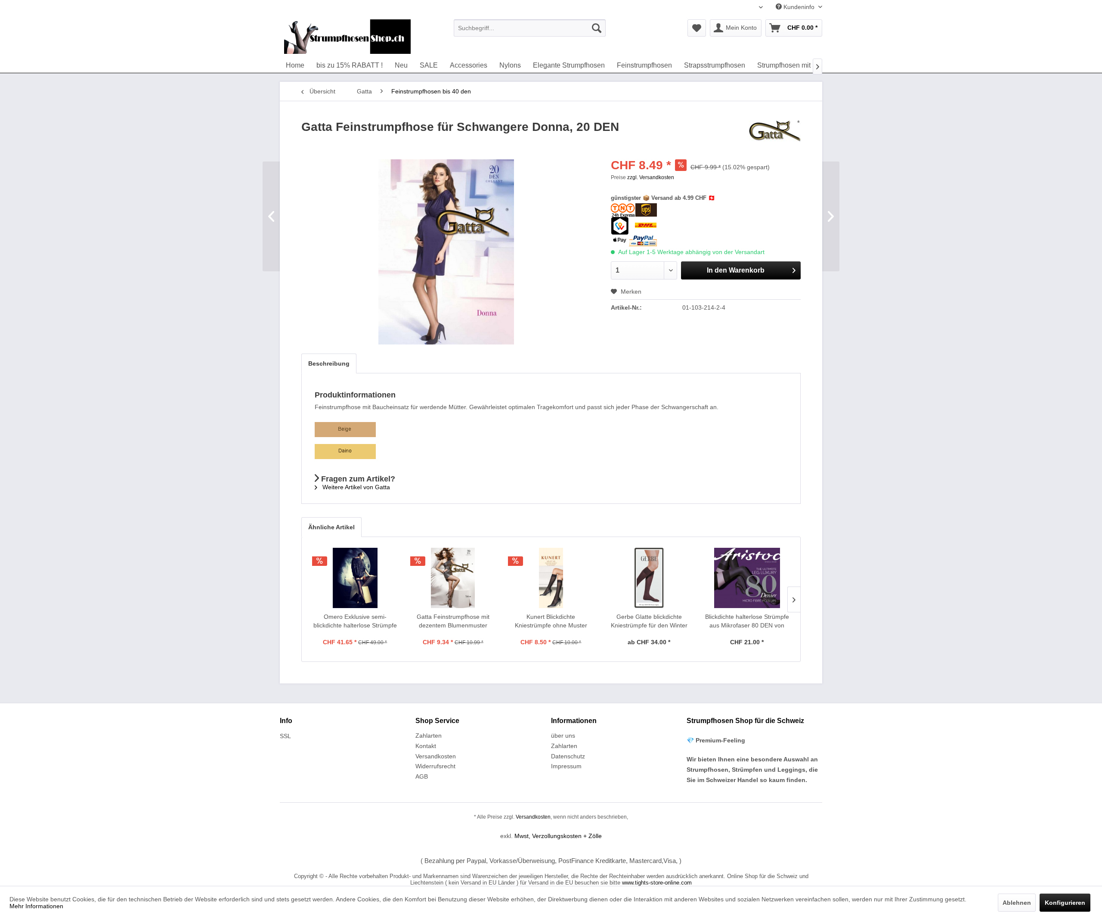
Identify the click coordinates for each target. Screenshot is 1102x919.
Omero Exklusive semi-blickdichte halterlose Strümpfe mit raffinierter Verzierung (355, 621)
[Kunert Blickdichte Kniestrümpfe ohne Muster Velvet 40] (551, 578)
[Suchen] (597, 28)
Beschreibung (329, 363)
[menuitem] (530, 28)
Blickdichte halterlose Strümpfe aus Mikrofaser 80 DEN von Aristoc (747, 621)
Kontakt (425, 745)
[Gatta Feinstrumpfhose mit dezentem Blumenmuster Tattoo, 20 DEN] (453, 578)
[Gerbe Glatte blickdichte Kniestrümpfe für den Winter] (649, 578)
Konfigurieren (1065, 902)
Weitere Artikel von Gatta (355, 487)
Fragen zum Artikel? (357, 479)
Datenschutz (568, 756)
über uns (563, 735)
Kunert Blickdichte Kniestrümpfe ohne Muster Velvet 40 (551, 621)
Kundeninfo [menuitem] (799, 6)
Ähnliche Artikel (331, 527)
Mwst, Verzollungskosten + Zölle (558, 835)
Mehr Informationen (36, 906)
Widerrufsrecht (435, 766)
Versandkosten (435, 756)
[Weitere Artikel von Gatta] (775, 136)
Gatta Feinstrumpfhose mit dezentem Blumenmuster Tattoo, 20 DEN (453, 621)
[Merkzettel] (696, 28)
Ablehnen (1017, 902)
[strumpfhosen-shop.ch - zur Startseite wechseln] (347, 36)
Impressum (566, 766)
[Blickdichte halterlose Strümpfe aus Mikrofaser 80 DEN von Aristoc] (746, 578)
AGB (421, 776)
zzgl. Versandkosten (650, 177)
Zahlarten (428, 735)
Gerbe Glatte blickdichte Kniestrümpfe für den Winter (649, 621)
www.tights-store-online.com (657, 882)
